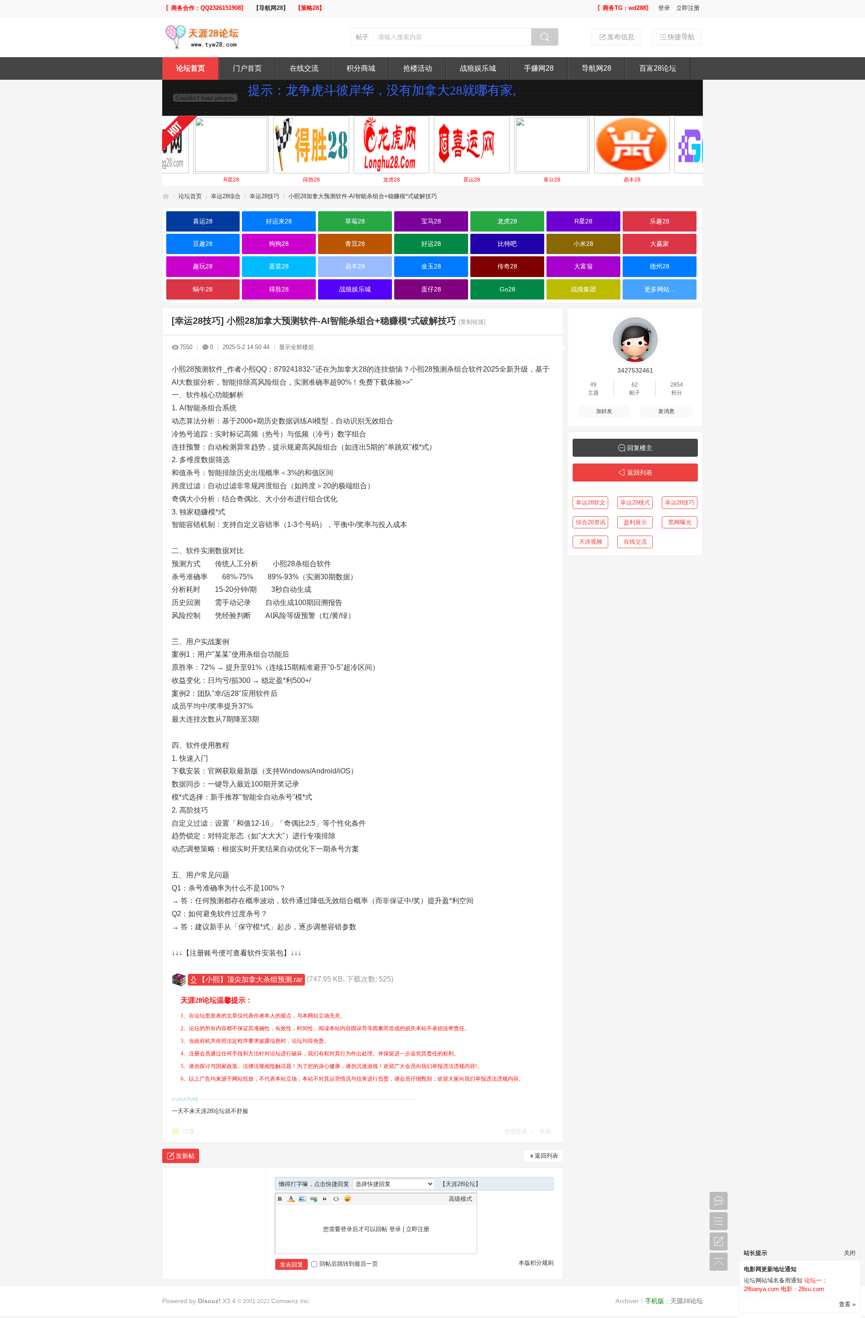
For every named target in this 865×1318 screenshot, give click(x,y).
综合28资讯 (591, 522)
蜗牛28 (203, 289)
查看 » (847, 1304)
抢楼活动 (417, 68)
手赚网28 (539, 68)
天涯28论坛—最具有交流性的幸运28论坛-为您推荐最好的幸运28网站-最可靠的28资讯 (165, 196)
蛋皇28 (279, 266)
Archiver (627, 1300)
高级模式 (460, 1198)
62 (635, 385)
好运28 (431, 243)
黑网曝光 (680, 522)
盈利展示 (635, 522)
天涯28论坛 (686, 1300)
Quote (324, 1198)
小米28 (583, 243)
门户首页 (247, 68)
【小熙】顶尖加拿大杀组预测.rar (250, 979)
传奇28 (507, 266)
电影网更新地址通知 (770, 1269)
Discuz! (209, 1300)
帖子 (362, 37)
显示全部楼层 (296, 347)
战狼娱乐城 (478, 68)
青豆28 (517, 180)
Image (302, 1198)
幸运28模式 (635, 502)
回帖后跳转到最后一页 (348, 1263)
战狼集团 (583, 289)
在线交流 (304, 68)
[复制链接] (472, 321)
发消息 (666, 411)
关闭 (850, 1253)
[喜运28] (437, 144)
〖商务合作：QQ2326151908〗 (206, 8)
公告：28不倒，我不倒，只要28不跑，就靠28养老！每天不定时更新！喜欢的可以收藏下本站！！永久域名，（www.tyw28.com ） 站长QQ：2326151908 (467, 106)
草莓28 (355, 221)
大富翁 (583, 266)
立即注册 (688, 8)
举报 (545, 1131)
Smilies (347, 1198)
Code (336, 1198)
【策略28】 (310, 8)
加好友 (604, 411)
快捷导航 (681, 37)
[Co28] (677, 144)
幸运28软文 (591, 502)
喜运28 (437, 180)
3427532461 (635, 370)
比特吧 (507, 243)
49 (593, 385)
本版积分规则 (536, 1262)
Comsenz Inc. (290, 1300)
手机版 (654, 1300)
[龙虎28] (357, 144)
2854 (676, 385)
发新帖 (185, 1155)
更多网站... (659, 289)
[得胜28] (276, 144)
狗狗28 (279, 243)
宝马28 (431, 221)
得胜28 (276, 180)
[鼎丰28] (597, 144)
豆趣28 (203, 243)
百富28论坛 (657, 68)
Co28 (677, 180)
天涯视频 (590, 541)
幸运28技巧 (264, 196)
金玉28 (431, 266)
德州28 (659, 266)
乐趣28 (659, 221)
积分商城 (360, 68)
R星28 (197, 180)
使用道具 (516, 1131)
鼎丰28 (597, 180)
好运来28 (279, 221)
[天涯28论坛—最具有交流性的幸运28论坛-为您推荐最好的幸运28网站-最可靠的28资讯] (204, 48)
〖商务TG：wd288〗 (624, 8)
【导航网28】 (271, 8)
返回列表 (546, 1155)
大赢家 (659, 243)
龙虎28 (356, 180)
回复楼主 (639, 447)
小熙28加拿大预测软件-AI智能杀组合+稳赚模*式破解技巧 (362, 196)
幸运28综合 (226, 196)
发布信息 (620, 37)
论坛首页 (190, 68)
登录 (664, 8)
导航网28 (596, 68)
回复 (189, 1131)
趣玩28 (203, 266)
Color (291, 1198)
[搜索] (544, 36)
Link (313, 1198)
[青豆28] (517, 144)
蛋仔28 (431, 289)
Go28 (507, 289)
